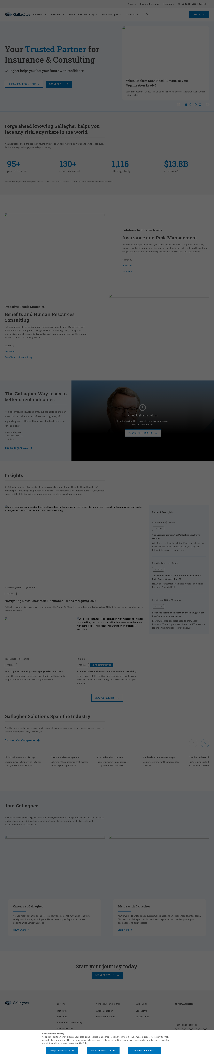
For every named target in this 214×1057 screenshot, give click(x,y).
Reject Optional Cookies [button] (103, 1050)
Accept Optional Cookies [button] (62, 1050)
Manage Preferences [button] (144, 1050)
